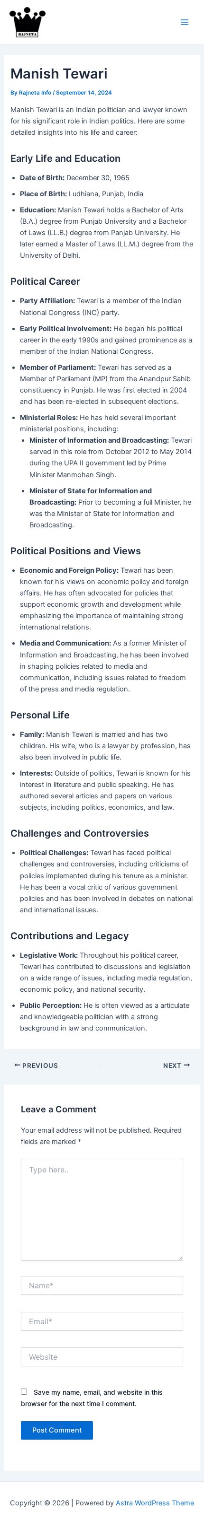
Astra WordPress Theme (155, 1503)
